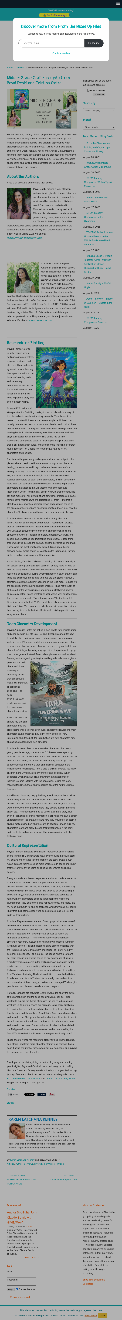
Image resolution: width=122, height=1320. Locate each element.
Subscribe (94, 43)
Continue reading (61, 53)
